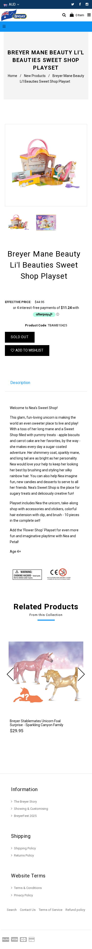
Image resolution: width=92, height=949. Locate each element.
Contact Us (28, 910)
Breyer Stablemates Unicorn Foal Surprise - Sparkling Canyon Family (36, 723)
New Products (35, 76)
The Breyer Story (25, 801)
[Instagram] (87, 4)
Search (12, 910)
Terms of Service (50, 910)
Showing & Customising (31, 809)
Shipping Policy (25, 848)
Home (12, 76)
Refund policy (75, 910)
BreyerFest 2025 (25, 816)
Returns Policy (24, 855)
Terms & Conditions (28, 888)
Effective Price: (18, 302)
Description (20, 382)
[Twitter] (74, 4)
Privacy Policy (23, 895)
